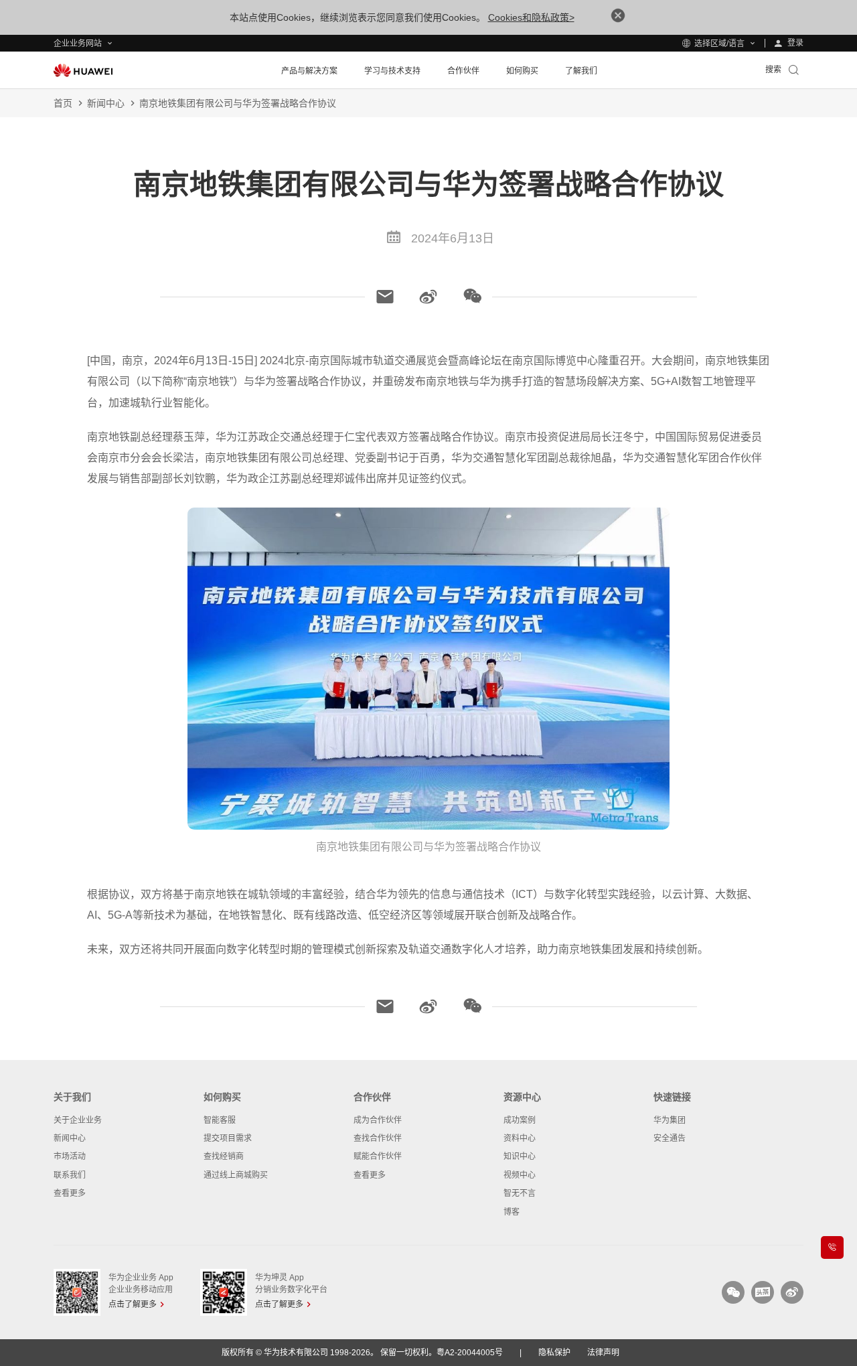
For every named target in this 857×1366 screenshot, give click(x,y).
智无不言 (519, 1193)
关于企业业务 (78, 1120)
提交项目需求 (228, 1138)
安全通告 (669, 1138)
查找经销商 (224, 1156)
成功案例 (519, 1120)
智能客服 (220, 1120)
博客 (511, 1212)
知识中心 (519, 1156)
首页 (63, 103)
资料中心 (519, 1138)
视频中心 (519, 1175)
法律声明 (603, 1352)
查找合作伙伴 (378, 1138)
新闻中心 (106, 103)
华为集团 (669, 1120)
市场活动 (70, 1156)
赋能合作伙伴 (378, 1156)
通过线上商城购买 (236, 1175)
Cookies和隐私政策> (531, 17)
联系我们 (70, 1175)
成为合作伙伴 (378, 1120)
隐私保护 (554, 1352)
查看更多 (70, 1193)
